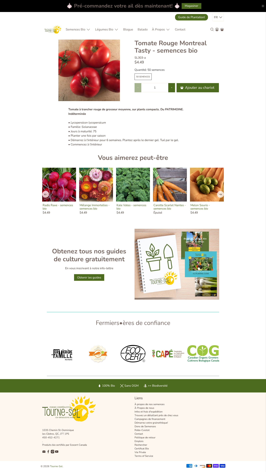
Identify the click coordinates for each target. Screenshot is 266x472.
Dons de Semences (145, 426)
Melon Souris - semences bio (200, 207)
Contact (180, 29)
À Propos (158, 29)
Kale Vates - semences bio (131, 207)
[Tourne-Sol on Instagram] (52, 452)
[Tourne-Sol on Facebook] (48, 452)
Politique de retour (145, 437)
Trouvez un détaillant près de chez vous (156, 415)
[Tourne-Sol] (52, 29)
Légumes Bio (104, 29)
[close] (262, 6)
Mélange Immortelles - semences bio (95, 207)
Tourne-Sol (56, 466)
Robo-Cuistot (142, 430)
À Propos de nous (144, 408)
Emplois (139, 441)
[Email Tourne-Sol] (44, 452)
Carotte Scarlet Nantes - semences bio (169, 207)
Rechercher (141, 445)
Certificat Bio (142, 448)
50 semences (143, 76)
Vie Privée (140, 452)
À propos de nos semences (150, 404)
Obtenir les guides (89, 278)
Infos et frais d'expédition (149, 411)
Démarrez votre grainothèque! (151, 422)
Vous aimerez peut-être (133, 157)
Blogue (128, 29)
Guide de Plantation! (191, 17)
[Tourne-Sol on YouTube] (56, 452)
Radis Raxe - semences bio (58, 207)
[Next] (220, 194)
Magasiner (191, 6)
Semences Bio (75, 29)
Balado (143, 29)
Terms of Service (144, 456)
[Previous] (45, 194)
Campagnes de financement (150, 419)
